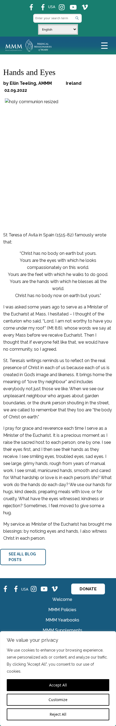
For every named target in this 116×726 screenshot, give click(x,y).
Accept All (58, 685)
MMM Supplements (62, 630)
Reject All (58, 714)
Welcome (62, 599)
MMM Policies (62, 609)
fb (28, 5)
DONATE (88, 589)
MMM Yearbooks (62, 620)
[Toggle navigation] (104, 45)
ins (59, 5)
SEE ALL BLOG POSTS (22, 557)
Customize (58, 699)
